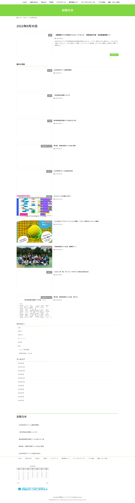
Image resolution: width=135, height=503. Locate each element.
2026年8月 (21, 363)
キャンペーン (21, 338)
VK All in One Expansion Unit (79, 499)
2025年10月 (21, 370)
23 (23, 477)
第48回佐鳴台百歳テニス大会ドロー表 (65, 120)
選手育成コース (65, 458)
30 (23, 479)
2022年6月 (21, 396)
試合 (19, 346)
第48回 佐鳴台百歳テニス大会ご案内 (65, 145)
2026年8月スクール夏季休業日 (63, 70)
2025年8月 (21, 374)
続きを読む (114, 54)
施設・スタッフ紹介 (102, 458)
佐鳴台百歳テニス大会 (25, 353)
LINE (19, 327)
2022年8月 (21, 389)
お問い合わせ (28, 458)
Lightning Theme (67, 499)
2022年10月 (21, 382)
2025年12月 (21, 367)
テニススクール (54, 458)
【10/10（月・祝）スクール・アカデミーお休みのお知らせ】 (71, 272)
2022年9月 (21, 385)
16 (23, 475)
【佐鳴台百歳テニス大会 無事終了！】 (65, 246)
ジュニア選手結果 (24, 349)
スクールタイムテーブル (79, 458)
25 (32, 477)
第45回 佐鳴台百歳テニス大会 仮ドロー (66, 297)
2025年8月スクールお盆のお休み (63, 171)
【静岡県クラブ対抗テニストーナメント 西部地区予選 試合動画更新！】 (83, 35)
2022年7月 (21, 393)
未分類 (20, 342)
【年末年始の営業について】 (62, 95)
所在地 (45, 458)
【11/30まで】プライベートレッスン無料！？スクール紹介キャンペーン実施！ (76, 221)
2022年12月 (21, 378)
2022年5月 (21, 400)
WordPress (57, 499)
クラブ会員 (91, 458)
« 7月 (18, 483)
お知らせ (20, 335)
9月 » (47, 483)
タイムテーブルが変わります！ (63, 196)
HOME (20, 458)
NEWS (19, 331)
